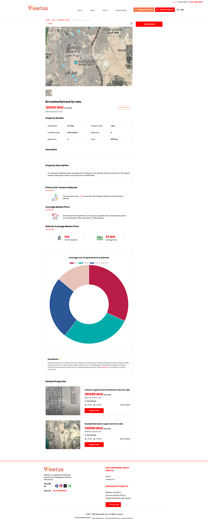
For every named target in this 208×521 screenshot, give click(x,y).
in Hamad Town (63, 20)
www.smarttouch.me (113, 518)
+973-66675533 (196, 2)
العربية (175, 2)
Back (50, 23)
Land (53, 20)
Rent (80, 10)
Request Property (145, 10)
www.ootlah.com (127, 518)
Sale (92, 10)
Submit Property (166, 10)
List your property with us (116, 495)
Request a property (113, 492)
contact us (105, 367)
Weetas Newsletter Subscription (118, 498)
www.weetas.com (98, 518)
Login (182, 10)
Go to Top (114, 504)
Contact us (110, 479)
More (105, 10)
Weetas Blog (121, 10)
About (108, 476)
